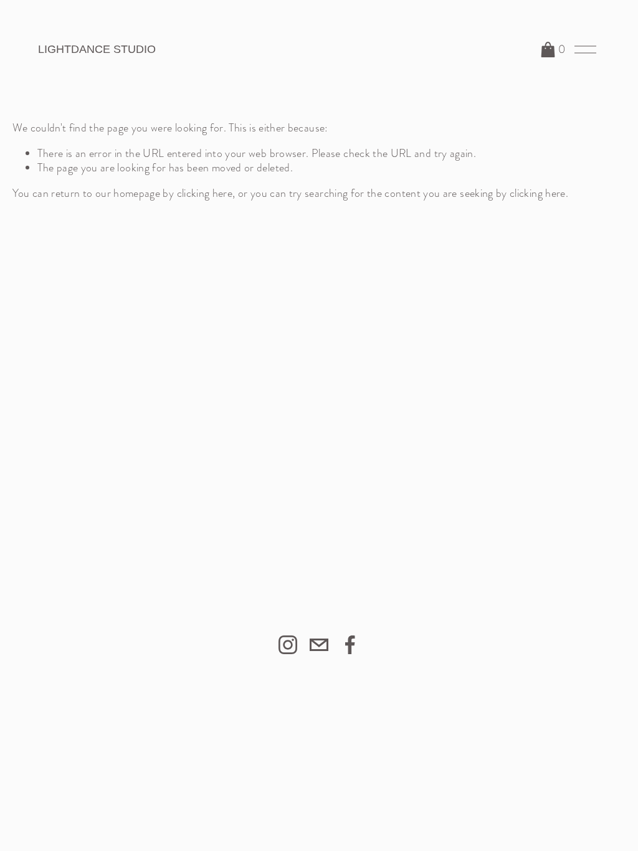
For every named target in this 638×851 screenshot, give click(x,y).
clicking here (205, 193)
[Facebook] (350, 645)
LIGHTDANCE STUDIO (97, 49)
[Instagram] (288, 645)
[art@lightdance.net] (319, 645)
